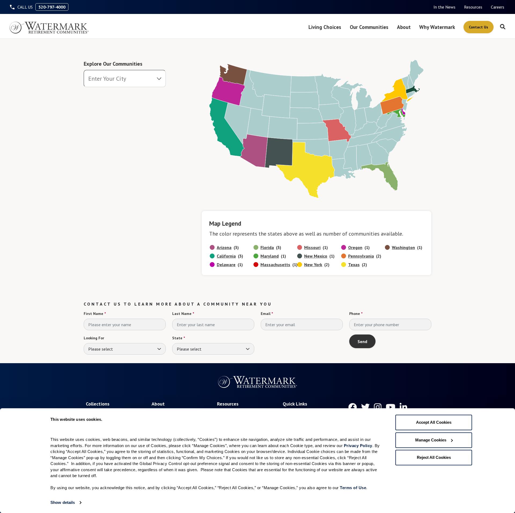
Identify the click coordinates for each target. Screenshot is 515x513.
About (404, 27)
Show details (62, 502)
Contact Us (478, 27)
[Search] (502, 27)
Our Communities (369, 27)
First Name (95, 313)
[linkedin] (403, 407)
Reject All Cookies (434, 457)
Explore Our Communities (113, 63)
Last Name (183, 313)
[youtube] (390, 407)
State (178, 338)
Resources (473, 7)
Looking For (94, 338)
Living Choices (324, 27)
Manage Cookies (430, 440)
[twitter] (365, 407)
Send (362, 341)
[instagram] (377, 407)
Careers (497, 7)
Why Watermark (437, 27)
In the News (444, 7)
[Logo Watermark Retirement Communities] (49, 27)
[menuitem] (444, 7)
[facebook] (352, 407)
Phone (355, 313)
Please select (100, 349)
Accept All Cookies (433, 422)
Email (267, 313)
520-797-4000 (51, 7)
